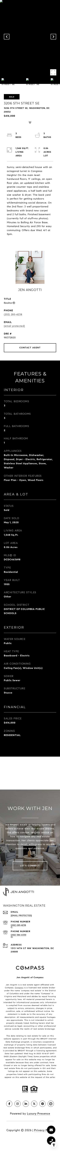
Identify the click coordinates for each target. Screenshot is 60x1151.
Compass (19, 987)
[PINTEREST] (42, 1104)
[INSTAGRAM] (17, 1104)
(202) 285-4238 (13, 314)
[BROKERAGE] (51, 1104)
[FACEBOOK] (9, 1104)
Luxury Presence (38, 1113)
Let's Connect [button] (30, 865)
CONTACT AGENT (30, 347)
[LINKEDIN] (26, 1104)
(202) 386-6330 (18, 935)
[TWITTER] (34, 1104)
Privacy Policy (44, 1130)
